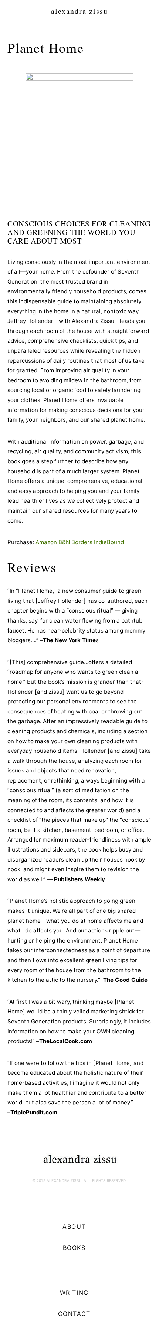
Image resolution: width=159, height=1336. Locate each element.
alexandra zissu (79, 11)
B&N (64, 542)
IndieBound (109, 542)
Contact (74, 1313)
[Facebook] (73, 1198)
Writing (74, 1292)
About (74, 1226)
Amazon (46, 542)
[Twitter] (85, 1198)
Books (74, 1247)
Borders (81, 542)
